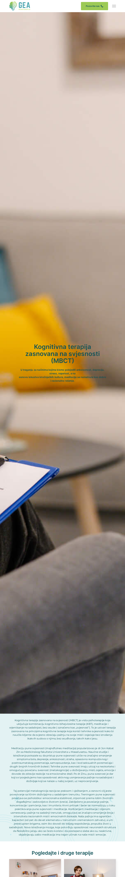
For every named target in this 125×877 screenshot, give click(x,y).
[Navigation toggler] (114, 6)
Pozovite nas (93, 6)
